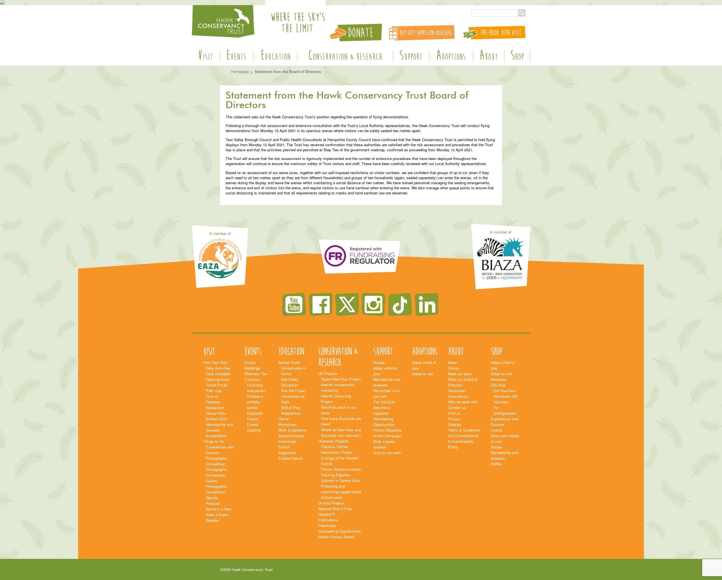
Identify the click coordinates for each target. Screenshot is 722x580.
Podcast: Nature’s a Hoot (218, 506)
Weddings (252, 368)
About (488, 56)
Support (410, 56)
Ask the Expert (293, 390)
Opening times (218, 379)
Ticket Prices (217, 385)
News (452, 362)
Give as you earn (387, 452)
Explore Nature (290, 458)
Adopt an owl (422, 373)
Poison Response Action (341, 469)
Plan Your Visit (215, 362)
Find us (212, 396)
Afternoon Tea (255, 373)
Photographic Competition (216, 460)
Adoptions (451, 56)
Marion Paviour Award (336, 536)
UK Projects (328, 373)
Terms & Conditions (464, 430)
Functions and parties (256, 387)
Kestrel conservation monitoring (338, 387)
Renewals (499, 379)
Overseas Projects (333, 441)
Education (275, 56)
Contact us (457, 407)
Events (236, 56)
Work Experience (292, 430)
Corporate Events (255, 415)
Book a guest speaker (384, 444)
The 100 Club (384, 402)
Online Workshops (287, 421)
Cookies (454, 424)
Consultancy (458, 396)
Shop (517, 56)
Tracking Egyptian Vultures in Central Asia (340, 477)
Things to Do (213, 441)
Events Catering (254, 427)
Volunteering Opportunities (339, 531)
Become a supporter (381, 410)
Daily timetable (218, 373)
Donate (379, 362)
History (454, 368)
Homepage (240, 71)
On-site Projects (331, 503)
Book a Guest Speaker (217, 517)
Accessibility (216, 435)
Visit (205, 56)
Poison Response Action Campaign (387, 432)
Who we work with (462, 402)
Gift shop (498, 385)
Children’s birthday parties (255, 402)
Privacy (454, 418)
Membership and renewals (219, 427)
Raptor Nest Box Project (341, 379)
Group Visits (216, 413)
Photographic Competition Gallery (216, 475)
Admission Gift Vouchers (506, 399)
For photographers (505, 410)
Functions (252, 379)
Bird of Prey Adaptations (291, 410)
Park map (214, 390)
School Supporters (287, 449)
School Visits (217, 418)
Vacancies (456, 390)
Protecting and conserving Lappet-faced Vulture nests (341, 491)
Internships (287, 441)
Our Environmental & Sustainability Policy (463, 441)
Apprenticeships (291, 435)
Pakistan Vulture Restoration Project (336, 449)
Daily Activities (218, 368)
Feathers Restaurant (215, 404)
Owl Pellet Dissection (289, 382)
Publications (328, 520)
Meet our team (460, 373)
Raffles (496, 463)
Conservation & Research (345, 56)
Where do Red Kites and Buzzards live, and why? (341, 432)
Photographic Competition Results (216, 492)
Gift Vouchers (505, 390)
